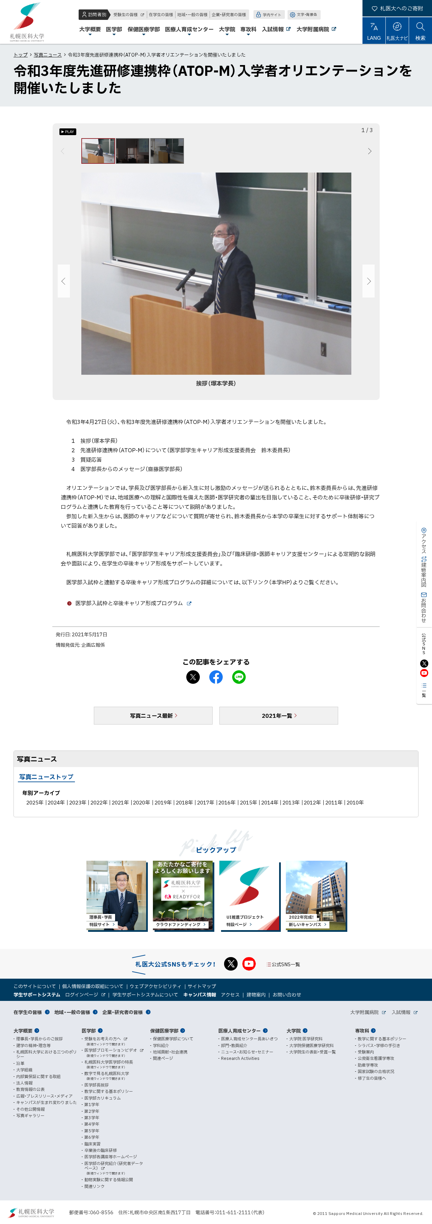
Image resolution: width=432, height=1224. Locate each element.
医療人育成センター (239, 1030)
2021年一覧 (277, 715)
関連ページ (163, 1058)
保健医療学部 (164, 1030)
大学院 (294, 1030)
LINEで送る (239, 677)
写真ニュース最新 (151, 715)
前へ (63, 151)
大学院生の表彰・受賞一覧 (312, 1051)
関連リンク (94, 1186)
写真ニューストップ (46, 776)
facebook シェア (216, 677)
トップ (21, 54)
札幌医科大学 (27, 22)
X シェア (193, 677)
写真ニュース (48, 54)
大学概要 (23, 1030)
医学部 (89, 1030)
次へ (368, 151)
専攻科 (362, 1030)
